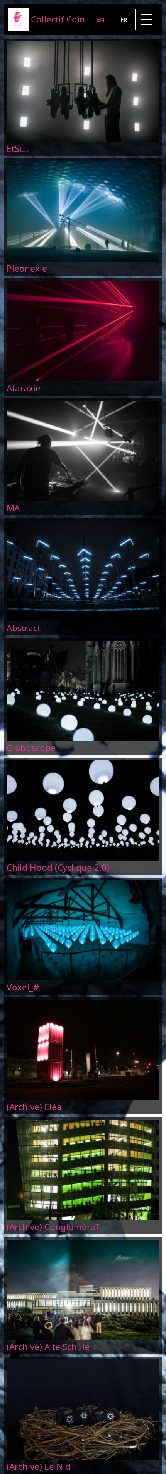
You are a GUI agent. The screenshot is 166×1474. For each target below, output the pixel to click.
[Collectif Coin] (18, 29)
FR (123, 19)
